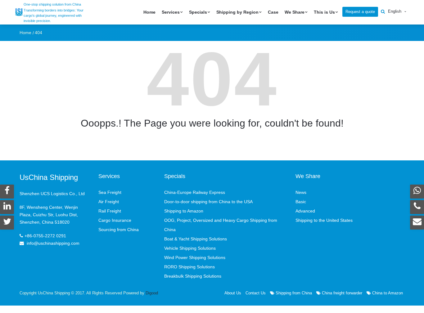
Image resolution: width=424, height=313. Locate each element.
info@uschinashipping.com (53, 243)
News (300, 192)
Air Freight (108, 201)
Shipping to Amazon (183, 210)
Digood (152, 293)
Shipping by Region (237, 12)
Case (273, 12)
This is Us (324, 12)
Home (149, 12)
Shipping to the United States (324, 220)
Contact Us (256, 293)
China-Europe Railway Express (194, 192)
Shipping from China (293, 293)
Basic (300, 201)
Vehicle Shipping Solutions (190, 248)
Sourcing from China (118, 229)
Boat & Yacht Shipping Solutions (195, 238)
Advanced (305, 210)
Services (171, 12)
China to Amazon (387, 293)
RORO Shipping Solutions (189, 266)
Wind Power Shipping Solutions (194, 257)
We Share (294, 12)
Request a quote (360, 11)
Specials (198, 12)
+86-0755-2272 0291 (45, 235)
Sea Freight (109, 192)
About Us (232, 293)
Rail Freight (109, 210)
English (394, 11)
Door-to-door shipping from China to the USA (208, 201)
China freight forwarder (341, 293)
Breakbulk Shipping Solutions (192, 276)
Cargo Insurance (114, 220)
